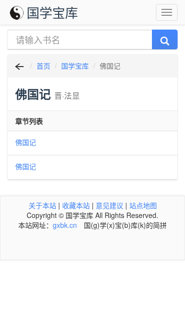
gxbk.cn (65, 225)
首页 (43, 66)
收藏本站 (76, 205)
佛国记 (25, 142)
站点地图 (143, 205)
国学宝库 (52, 12)
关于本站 (42, 205)
